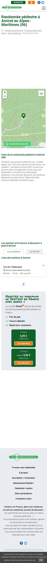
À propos (18, 2)
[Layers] (41, 93)
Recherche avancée (18, 144)
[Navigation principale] (44, 8)
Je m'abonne (23, 343)
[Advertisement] (23, 62)
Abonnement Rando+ (23, 483)
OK (41, 560)
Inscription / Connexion (23, 478)
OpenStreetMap (32, 147)
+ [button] (5, 92)
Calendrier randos (24, 488)
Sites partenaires (23, 493)
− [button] (5, 96)
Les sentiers (13, 251)
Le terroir (35, 251)
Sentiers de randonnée (14, 30)
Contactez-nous (23, 498)
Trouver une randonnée (23, 467)
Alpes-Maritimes (14, 33)
